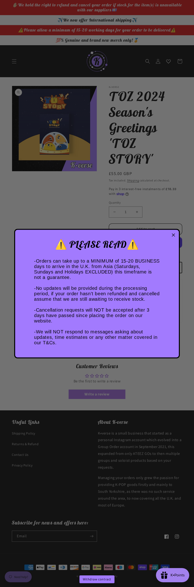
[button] (173, 235)
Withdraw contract (97, 579)
